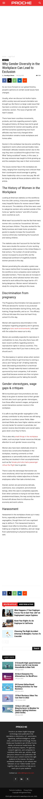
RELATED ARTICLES (10, 604)
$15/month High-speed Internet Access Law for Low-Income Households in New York (27, 665)
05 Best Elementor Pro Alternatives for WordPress (26, 675)
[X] (9, 80)
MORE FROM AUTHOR (26, 604)
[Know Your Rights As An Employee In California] (7, 623)
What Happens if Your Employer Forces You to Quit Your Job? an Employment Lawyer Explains (27, 612)
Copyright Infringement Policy (21, 792)
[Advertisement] (21, 32)
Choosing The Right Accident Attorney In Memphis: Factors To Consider (27, 633)
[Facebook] (4, 80)
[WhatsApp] (14, 80)
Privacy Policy (28, 790)
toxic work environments (20, 328)
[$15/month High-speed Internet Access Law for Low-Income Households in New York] (7, 665)
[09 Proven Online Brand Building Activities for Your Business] (7, 687)
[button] (40, 3)
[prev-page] (3, 642)
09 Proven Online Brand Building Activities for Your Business (26, 686)
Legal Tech (11, 56)
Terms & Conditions (15, 790)
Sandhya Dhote (9, 75)
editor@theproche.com (26, 773)
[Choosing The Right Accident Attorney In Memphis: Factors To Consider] (7, 634)
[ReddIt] (24, 80)
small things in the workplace (26, 436)
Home (4, 56)
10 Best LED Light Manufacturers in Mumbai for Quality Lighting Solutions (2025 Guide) (27, 709)
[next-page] (7, 642)
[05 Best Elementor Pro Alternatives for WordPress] (7, 676)
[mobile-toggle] (3, 3)
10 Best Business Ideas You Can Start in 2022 (26, 696)
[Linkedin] (19, 80)
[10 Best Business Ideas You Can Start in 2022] (7, 698)
